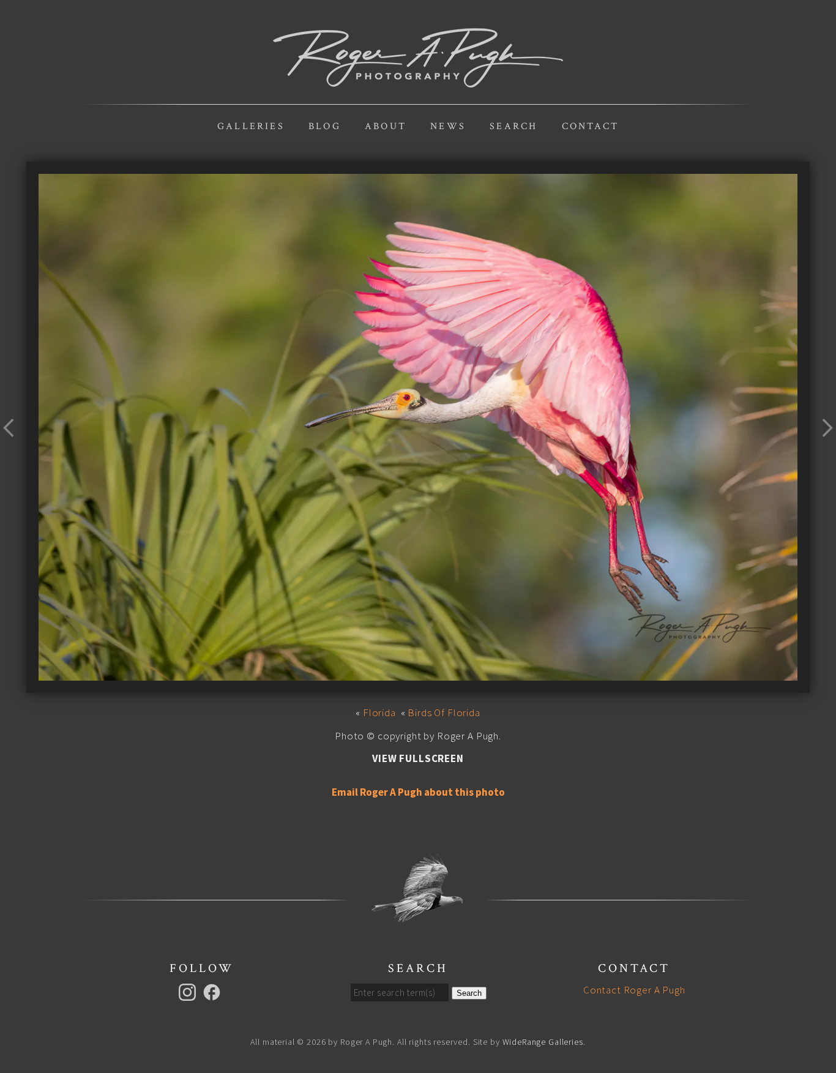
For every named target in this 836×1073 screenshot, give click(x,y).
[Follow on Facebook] (213, 991)
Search (513, 126)
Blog (324, 126)
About (385, 126)
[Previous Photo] (13, 451)
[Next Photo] (823, 451)
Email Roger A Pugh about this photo (418, 792)
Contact (590, 126)
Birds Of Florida (444, 712)
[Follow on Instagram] (189, 991)
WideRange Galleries (542, 1041)
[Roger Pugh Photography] (418, 81)
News (448, 126)
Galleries (251, 126)
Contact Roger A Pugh (634, 989)
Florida (379, 712)
